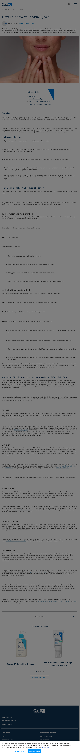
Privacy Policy (46, 747)
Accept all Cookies (34, 751)
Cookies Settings (20, 751)
